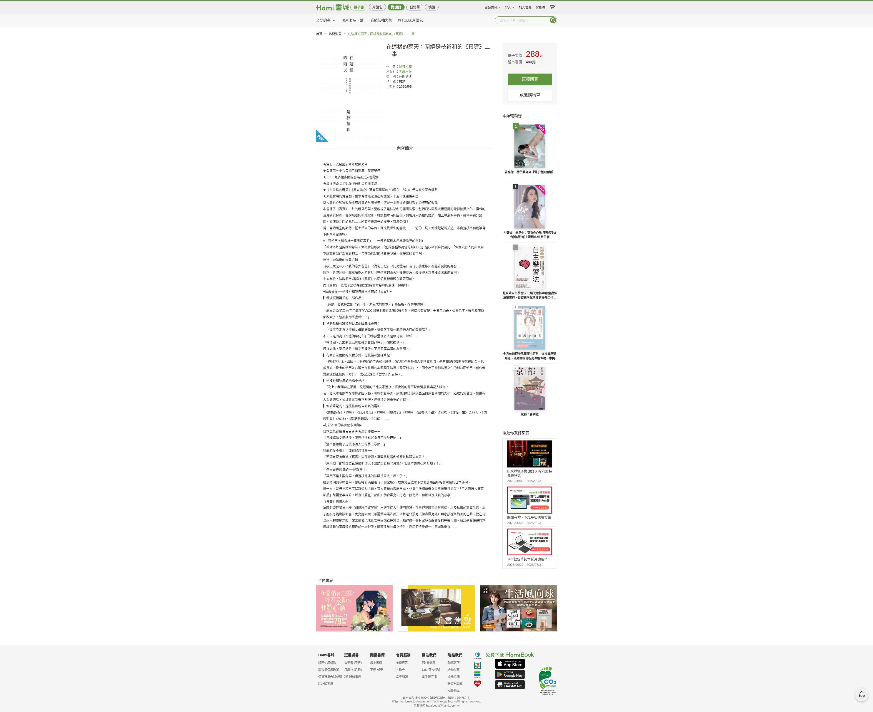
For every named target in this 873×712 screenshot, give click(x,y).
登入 (508, 6)
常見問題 (402, 676)
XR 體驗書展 (352, 676)
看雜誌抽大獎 (381, 20)
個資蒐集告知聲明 (330, 676)
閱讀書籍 (490, 6)
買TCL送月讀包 (410, 20)
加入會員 (525, 6)
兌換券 (540, 6)
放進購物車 (530, 95)
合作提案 (454, 669)
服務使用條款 (327, 662)
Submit (553, 20)
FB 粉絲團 (429, 662)
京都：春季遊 (530, 414)
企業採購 (454, 676)
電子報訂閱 (429, 676)
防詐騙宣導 (325, 683)
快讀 (431, 7)
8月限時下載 (353, 20)
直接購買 (530, 79)
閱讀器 (396, 7)
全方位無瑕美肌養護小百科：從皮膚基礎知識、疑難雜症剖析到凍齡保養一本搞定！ (529, 356)
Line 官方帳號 (431, 669)
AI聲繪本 (454, 690)
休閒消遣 (335, 34)
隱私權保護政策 (328, 669)
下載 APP (376, 669)
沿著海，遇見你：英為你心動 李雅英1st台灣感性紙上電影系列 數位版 (530, 235)
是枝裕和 (405, 66)
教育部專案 (455, 683)
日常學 (415, 7)
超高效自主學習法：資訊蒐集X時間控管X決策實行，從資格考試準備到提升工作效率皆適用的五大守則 (530, 295)
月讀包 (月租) (353, 669)
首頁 (319, 34)
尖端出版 (405, 71)
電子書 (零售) (353, 662)
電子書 (359, 7)
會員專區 (402, 662)
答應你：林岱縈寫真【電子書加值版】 (530, 172)
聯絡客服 (454, 662)
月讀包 (377, 7)
